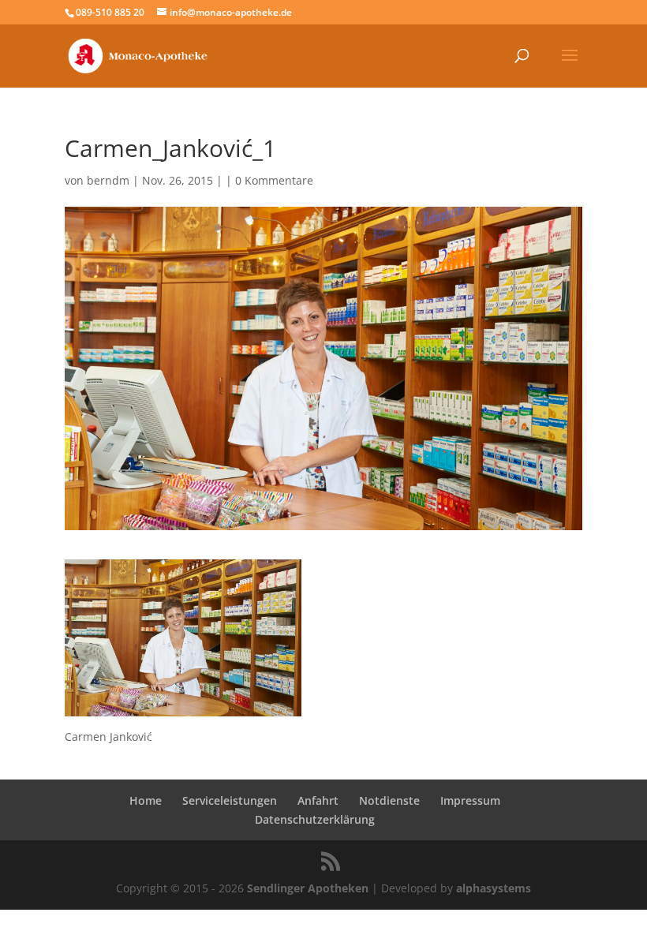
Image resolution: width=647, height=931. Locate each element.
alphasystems (493, 888)
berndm (108, 180)
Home (145, 800)
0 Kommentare (274, 180)
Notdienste (389, 800)
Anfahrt (317, 800)
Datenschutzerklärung (315, 819)
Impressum (470, 800)
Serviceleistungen (229, 800)
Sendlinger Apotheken (307, 888)
